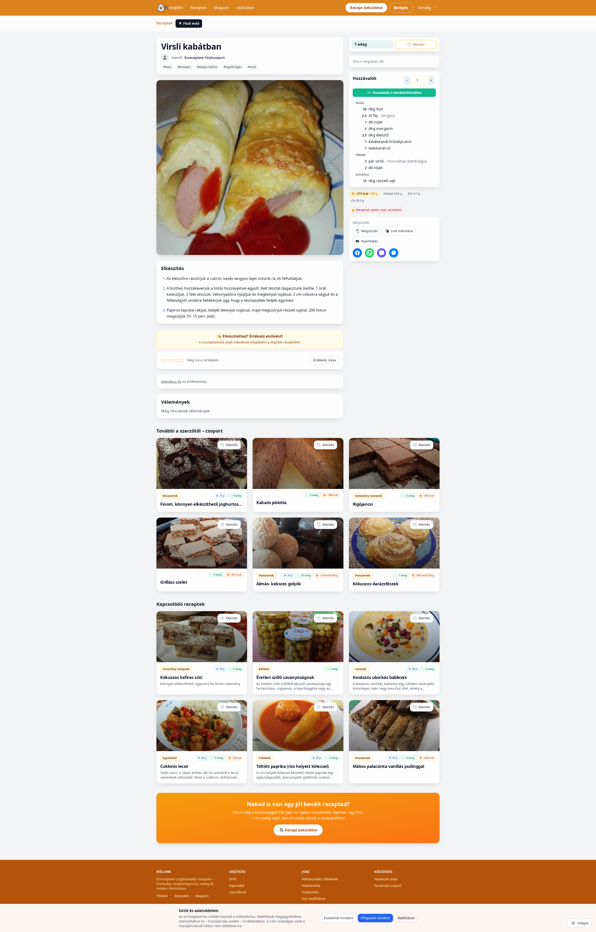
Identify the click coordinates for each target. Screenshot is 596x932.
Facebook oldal (385, 879)
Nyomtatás (369, 241)
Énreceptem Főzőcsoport (204, 57)
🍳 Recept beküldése (298, 830)
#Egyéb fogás (232, 67)
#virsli (252, 67)
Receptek (198, 7)
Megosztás (369, 231)
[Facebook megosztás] (357, 253)
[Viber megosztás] (381, 253)
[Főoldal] (170, 7)
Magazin (221, 7)
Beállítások (406, 918)
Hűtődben (246, 7)
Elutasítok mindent (338, 918)
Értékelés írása (324, 360)
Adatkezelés (311, 885)
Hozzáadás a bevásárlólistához (397, 92)
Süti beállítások (313, 898)
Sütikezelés (310, 892)
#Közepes (184, 67)
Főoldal (162, 896)
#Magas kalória (207, 67)
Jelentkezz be (171, 381)
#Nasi (167, 67)
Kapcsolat (236, 885)
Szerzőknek (238, 892)
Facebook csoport (387, 885)
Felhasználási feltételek (320, 879)
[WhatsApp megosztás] (369, 253)
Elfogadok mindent (375, 918)
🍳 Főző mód (188, 23)
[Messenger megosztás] (393, 253)
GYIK (233, 879)
